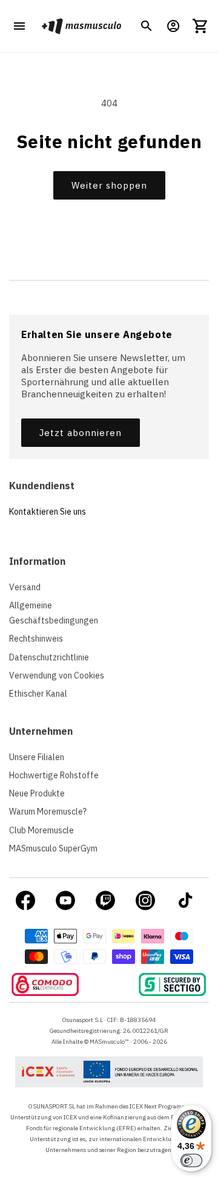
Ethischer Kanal (38, 693)
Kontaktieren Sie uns (47, 511)
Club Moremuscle (41, 830)
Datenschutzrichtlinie (49, 657)
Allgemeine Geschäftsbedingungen (53, 613)
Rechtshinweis (36, 638)
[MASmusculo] (81, 26)
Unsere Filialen (36, 757)
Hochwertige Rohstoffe (54, 775)
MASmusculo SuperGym (53, 848)
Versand (25, 587)
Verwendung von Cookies (56, 675)
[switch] (191, 1160)
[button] (146, 26)
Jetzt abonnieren (80, 432)
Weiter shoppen (109, 185)
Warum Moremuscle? (48, 811)
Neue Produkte (37, 793)
